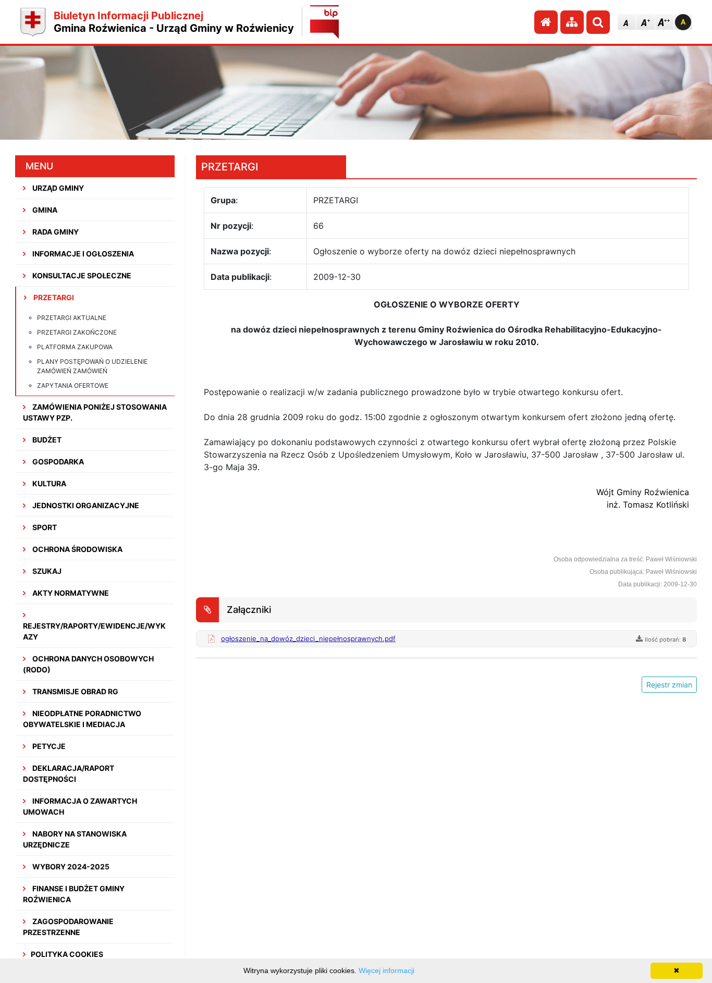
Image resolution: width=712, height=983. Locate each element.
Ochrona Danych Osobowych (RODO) (88, 664)
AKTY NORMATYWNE (70, 592)
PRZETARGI (53, 297)
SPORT (44, 527)
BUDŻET (46, 439)
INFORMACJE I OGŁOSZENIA (82, 253)
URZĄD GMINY (57, 187)
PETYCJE (48, 746)
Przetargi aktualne (71, 318)
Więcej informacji (386, 970)
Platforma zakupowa (75, 347)
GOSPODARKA (57, 461)
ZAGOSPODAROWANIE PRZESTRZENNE (68, 927)
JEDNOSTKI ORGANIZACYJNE (85, 505)
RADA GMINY (55, 231)
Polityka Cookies (67, 954)
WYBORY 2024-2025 (70, 866)
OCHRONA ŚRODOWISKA (76, 549)
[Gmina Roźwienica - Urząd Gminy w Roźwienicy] (33, 22)
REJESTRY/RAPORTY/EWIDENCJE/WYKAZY (94, 631)
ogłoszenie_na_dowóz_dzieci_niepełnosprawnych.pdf (308, 638)
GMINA (44, 209)
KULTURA (48, 483)
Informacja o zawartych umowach (80, 806)
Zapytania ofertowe (72, 385)
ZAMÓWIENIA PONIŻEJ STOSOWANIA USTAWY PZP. (95, 412)
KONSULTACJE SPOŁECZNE (81, 275)
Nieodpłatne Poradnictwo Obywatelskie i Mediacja (82, 719)
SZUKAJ (46, 571)
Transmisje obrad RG (74, 691)
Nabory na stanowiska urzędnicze (75, 839)
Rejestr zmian (669, 684)
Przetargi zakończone (77, 332)
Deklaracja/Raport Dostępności (68, 773)
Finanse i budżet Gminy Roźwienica (74, 894)
